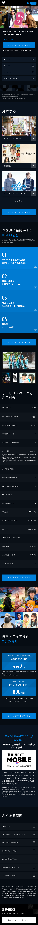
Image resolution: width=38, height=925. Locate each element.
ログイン (33, 3)
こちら (31, 460)
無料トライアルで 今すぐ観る (19, 45)
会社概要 (9, 913)
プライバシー (16, 913)
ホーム (3, 913)
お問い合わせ (24, 913)
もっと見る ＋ (19, 201)
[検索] (28, 3)
